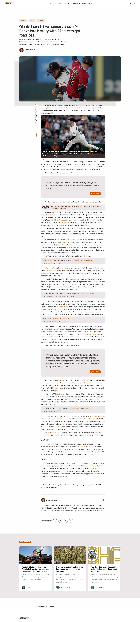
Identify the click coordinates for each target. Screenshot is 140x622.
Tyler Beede (93, 468)
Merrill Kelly (63, 242)
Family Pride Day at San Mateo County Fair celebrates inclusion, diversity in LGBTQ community (35, 569)
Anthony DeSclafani (80, 105)
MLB (32, 20)
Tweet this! (96, 193)
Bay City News (66, 587)
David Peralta (59, 388)
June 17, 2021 (57, 263)
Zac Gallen (91, 452)
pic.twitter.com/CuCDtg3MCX (84, 260)
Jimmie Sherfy (57, 435)
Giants (23, 20)
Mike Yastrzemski (82, 240)
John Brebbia (58, 463)
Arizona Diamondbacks (67, 485)
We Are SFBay (86, 3)
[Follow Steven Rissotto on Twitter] (102, 500)
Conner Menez (89, 419)
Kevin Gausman (82, 447)
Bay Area (51, 3)
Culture (75, 3)
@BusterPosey (48, 260)
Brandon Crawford (64, 268)
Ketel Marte (54, 220)
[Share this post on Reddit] (37, 116)
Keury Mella (63, 307)
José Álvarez (49, 433)
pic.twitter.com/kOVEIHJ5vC (85, 294)
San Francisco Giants (50, 488)
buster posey (83, 485)
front (93, 485)
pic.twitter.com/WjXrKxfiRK (81, 408)
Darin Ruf (44, 337)
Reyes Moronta (62, 474)
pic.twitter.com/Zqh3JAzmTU (63, 318)
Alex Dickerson (94, 334)
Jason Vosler (50, 270)
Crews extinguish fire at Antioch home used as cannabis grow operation (69, 569)
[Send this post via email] (37, 121)
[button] (104, 136)
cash (29, 587)
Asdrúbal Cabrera (96, 416)
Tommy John (85, 463)
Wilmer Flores (89, 383)
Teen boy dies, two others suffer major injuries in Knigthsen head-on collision (104, 569)
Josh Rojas (51, 215)
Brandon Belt (74, 279)
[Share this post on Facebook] (37, 106)
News (59, 3)
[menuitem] (52, 4)
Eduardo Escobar (63, 222)
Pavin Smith (61, 427)
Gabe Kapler (60, 380)
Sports (67, 3)
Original (41, 20)
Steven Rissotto (30, 49)
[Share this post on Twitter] (37, 111)
